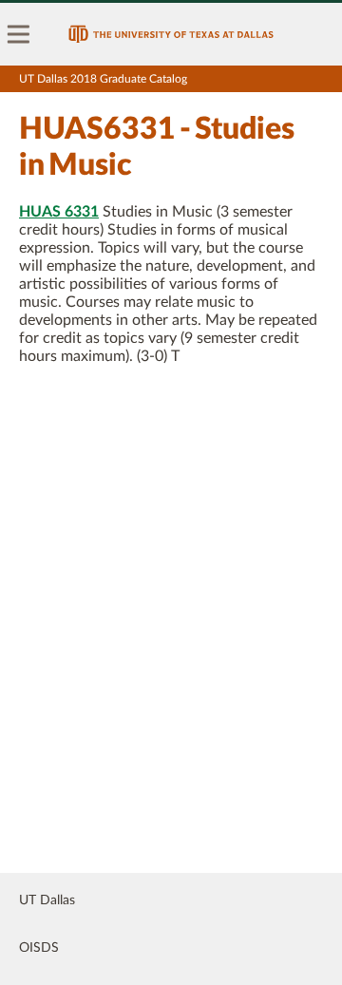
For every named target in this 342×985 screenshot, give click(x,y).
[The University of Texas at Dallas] (171, 34)
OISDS (39, 948)
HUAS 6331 (59, 211)
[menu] (19, 34)
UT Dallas (47, 900)
